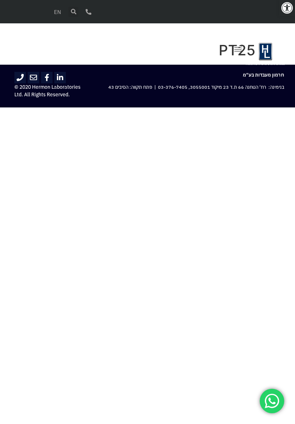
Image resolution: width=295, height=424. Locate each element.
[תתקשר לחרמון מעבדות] (20, 77)
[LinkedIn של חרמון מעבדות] (60, 77)
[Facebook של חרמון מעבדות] (47, 77)
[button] (287, 8)
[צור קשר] (88, 12)
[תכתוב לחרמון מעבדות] (33, 77)
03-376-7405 (172, 87)
